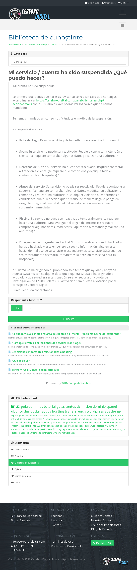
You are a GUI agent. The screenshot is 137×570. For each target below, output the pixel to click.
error (43, 425)
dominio (99, 406)
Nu (29, 308)
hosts (58, 422)
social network (89, 425)
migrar (111, 415)
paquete (71, 429)
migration (119, 419)
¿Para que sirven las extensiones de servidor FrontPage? (46, 343)
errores (88, 422)
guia (24, 406)
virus (73, 432)
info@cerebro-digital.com (28, 541)
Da (18, 308)
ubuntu (17, 411)
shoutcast (15, 429)
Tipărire (70, 318)
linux (15, 406)
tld (53, 429)
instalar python (31, 422)
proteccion (92, 415)
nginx (122, 429)
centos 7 (40, 419)
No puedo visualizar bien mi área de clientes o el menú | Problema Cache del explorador (65, 334)
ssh (12, 422)
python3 (15, 419)
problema (71, 422)
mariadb (19, 422)
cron (101, 429)
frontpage (36, 432)
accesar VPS (102, 425)
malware (66, 432)
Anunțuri (19, 456)
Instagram (57, 520)
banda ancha (53, 425)
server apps (54, 415)
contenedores (62, 419)
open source (66, 425)
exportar (119, 415)
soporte (107, 429)
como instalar (27, 429)
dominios (35, 406)
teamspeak (40, 429)
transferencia (75, 411)
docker (35, 411)
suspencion (117, 422)
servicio (108, 422)
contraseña (47, 432)
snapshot (78, 415)
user (119, 411)
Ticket (17, 482)
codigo (59, 429)
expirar (14, 415)
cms (112, 419)
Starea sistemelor (23, 475)
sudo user (103, 415)
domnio (115, 429)
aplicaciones (44, 422)
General (54, 44)
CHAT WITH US (102, 542)
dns (27, 411)
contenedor (91, 419)
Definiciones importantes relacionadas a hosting (41, 352)
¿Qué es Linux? (20, 361)
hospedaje (26, 432)
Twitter (56, 525)
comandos (49, 419)
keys (63, 422)
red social (77, 425)
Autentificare (110, 3)
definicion (84, 406)
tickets (49, 429)
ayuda (46, 411)
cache (21, 425)
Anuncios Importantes (106, 525)
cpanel (111, 406)
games (22, 415)
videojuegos (31, 415)
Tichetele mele (21, 449)
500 (38, 425)
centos (70, 406)
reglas (32, 419)
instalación (43, 415)
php (53, 422)
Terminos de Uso (62, 541)
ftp (85, 415)
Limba (123, 3)
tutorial (50, 406)
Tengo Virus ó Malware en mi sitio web (35, 370)
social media (82, 429)
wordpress (95, 411)
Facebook (57, 516)
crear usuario (67, 415)
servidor (113, 425)
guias (60, 406)
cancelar (81, 422)
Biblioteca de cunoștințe (36, 44)
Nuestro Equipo (101, 520)
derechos (24, 419)
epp (65, 429)
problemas (98, 422)
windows (57, 432)
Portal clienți (15, 44)
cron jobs (93, 429)
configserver (104, 419)
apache (110, 411)
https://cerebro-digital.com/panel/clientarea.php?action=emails (58, 102)
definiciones (30, 425)
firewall (82, 419)
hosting (58, 411)
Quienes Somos (101, 516)
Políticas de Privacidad (66, 546)
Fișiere (17, 469)
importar (73, 419)
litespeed (15, 432)
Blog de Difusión (102, 529)
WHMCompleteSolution (76, 383)
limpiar (14, 425)
